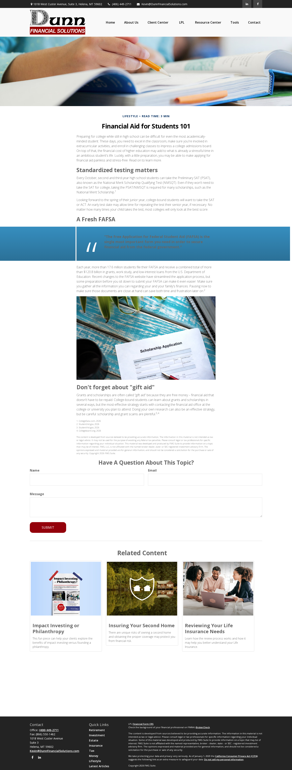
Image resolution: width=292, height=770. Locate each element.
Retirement (97, 730)
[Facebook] (257, 4)
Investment (97, 735)
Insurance (95, 745)
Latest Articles (99, 766)
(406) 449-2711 (121, 4)
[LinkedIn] (246, 4)
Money (93, 756)
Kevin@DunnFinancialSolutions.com (164, 4)
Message (37, 494)
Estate (93, 740)
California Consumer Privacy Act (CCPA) (236, 756)
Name (35, 470)
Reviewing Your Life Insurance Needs (209, 628)
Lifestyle (95, 761)
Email (152, 470)
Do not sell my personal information (224, 759)
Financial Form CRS (143, 723)
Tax (91, 751)
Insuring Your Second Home (142, 625)
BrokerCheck (203, 727)
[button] (110, 22)
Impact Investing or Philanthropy (56, 628)
